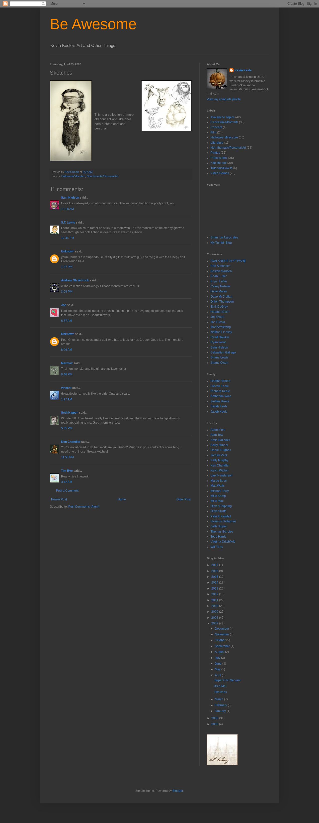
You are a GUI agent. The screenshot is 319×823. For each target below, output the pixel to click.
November (222, 634)
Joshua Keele (220, 401)
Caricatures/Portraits (224, 122)
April (218, 675)
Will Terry (217, 547)
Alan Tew (217, 435)
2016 (215, 571)
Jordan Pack (219, 455)
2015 (215, 577)
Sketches (220, 692)
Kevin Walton (220, 470)
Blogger (177, 791)
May (218, 669)
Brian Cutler (219, 276)
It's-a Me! (220, 686)
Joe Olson (217, 317)
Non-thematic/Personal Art (102, 176)
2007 (215, 623)
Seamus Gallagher (223, 521)
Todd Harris (218, 536)
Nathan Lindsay (221, 332)
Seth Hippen (69, 412)
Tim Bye (67, 470)
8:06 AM (66, 350)
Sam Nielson (70, 197)
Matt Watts (218, 485)
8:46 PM (66, 374)
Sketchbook (219, 163)
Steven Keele (220, 386)
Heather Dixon (220, 312)
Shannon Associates (224, 237)
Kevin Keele (243, 70)
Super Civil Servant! (227, 680)
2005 (215, 724)
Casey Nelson (220, 286)
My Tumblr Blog (221, 242)
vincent (66, 388)
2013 (215, 588)
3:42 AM (66, 482)
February (221, 705)
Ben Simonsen (221, 266)
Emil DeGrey (219, 306)
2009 (215, 611)
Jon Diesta (218, 322)
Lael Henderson (222, 475)
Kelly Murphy (219, 460)
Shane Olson (219, 362)
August (220, 652)
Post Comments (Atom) (83, 506)
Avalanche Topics (223, 117)
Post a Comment (67, 490)
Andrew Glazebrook (75, 280)
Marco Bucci (219, 480)
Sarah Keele (219, 406)
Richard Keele (220, 391)
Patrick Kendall (221, 516)
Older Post (183, 499)
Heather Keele (220, 381)
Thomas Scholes (222, 531)
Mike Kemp (218, 496)
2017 (215, 565)
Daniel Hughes (221, 450)
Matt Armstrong (221, 327)
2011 (215, 600)
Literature (217, 142)
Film (213, 132)
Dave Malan (219, 291)
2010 (215, 606)
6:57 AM (66, 321)
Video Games (220, 173)
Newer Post (59, 499)
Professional (219, 158)
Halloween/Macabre (73, 176)
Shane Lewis (219, 357)
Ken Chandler (70, 442)
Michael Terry (220, 491)
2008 (215, 617)
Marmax (67, 363)
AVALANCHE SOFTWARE (228, 261)
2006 (215, 718)
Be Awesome (93, 24)
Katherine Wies (221, 396)
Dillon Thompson (222, 301)
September (223, 646)
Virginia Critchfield (223, 541)
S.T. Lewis (68, 222)
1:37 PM (66, 267)
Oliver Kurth (219, 511)
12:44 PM (67, 238)
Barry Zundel (219, 445)
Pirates (215, 152)
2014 (215, 582)
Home (122, 499)
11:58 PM (67, 457)
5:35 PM (66, 428)
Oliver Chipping (221, 506)
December (222, 628)
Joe (63, 305)
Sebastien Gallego (223, 352)
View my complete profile (224, 99)
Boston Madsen (221, 271)
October (220, 640)
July (218, 658)
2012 (215, 594)
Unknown (67, 251)
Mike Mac (217, 501)
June (218, 663)
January (221, 711)
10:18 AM (67, 209)
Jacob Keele (219, 411)
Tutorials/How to (222, 168)
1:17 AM (66, 399)
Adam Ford (218, 430)
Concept (216, 127)
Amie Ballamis (220, 440)
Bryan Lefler (219, 281)
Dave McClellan (221, 296)
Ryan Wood (219, 342)
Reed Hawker (220, 337)
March (219, 699)
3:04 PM (66, 291)
